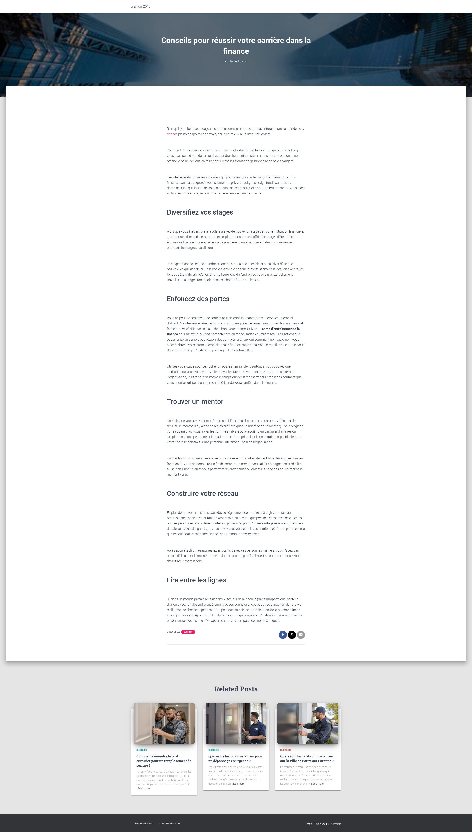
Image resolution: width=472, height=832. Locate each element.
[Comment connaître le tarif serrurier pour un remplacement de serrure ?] (164, 723)
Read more (143, 788)
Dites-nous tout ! (143, 823)
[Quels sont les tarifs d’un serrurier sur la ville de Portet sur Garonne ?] (307, 723)
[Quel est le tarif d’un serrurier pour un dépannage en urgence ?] (236, 723)
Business (188, 632)
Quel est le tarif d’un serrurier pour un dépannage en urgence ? (235, 758)
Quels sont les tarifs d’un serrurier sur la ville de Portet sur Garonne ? (307, 758)
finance (172, 134)
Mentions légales (169, 823)
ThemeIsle (335, 823)
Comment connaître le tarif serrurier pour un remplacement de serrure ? (163, 761)
